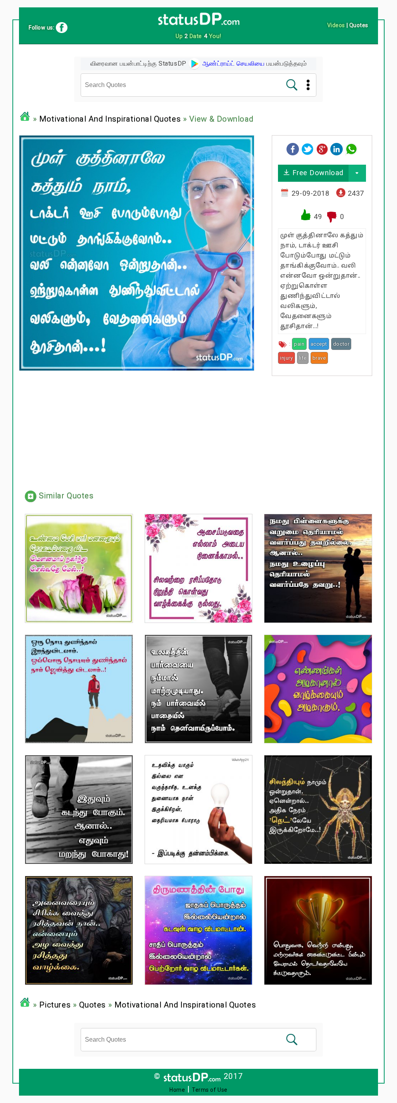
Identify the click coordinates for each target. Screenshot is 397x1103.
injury (286, 358)
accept (319, 344)
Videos (336, 25)
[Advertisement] (322, 430)
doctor (341, 344)
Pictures (55, 1004)
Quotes (92, 1004)
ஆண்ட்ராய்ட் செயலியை (232, 63)
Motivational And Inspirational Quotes (110, 119)
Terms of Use (210, 1090)
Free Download (316, 173)
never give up (347, 358)
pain (299, 344)
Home (177, 1090)
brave (319, 358)
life (303, 358)
